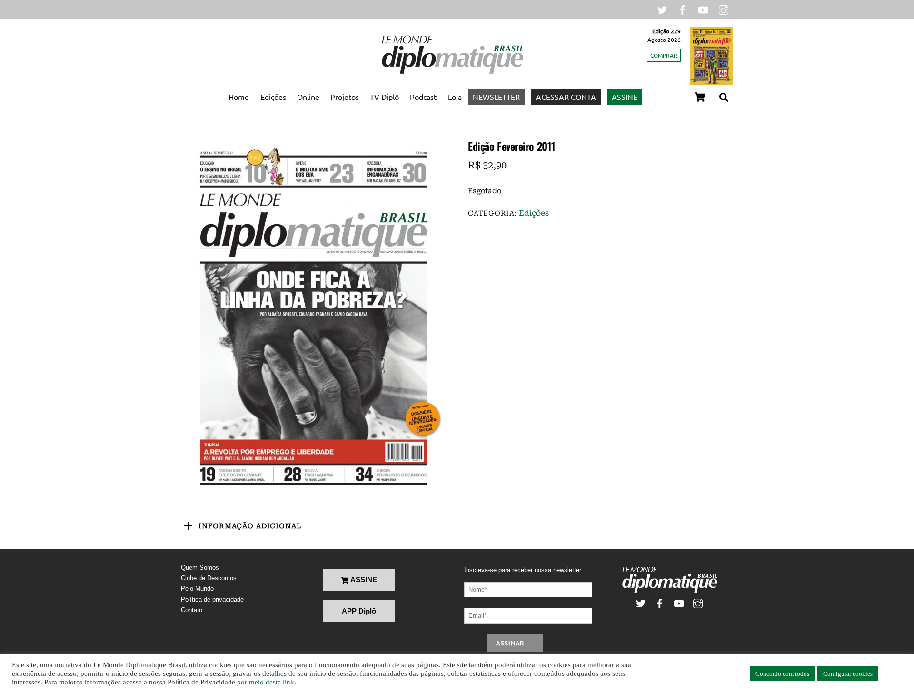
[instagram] (723, 8)
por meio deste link (265, 682)
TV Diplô (384, 96)
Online (308, 96)
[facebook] (682, 8)
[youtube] (703, 8)
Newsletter (496, 96)
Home (238, 96)
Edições (273, 96)
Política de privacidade (212, 599)
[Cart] (699, 97)
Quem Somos (200, 567)
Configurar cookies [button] (848, 673)
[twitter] (662, 8)
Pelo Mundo (197, 588)
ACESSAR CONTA (566, 96)
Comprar (663, 55)
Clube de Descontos (209, 578)
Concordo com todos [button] (782, 673)
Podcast (423, 96)
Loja (455, 96)
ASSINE (624, 96)
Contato (191, 610)
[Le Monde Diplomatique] (452, 71)
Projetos (344, 96)
